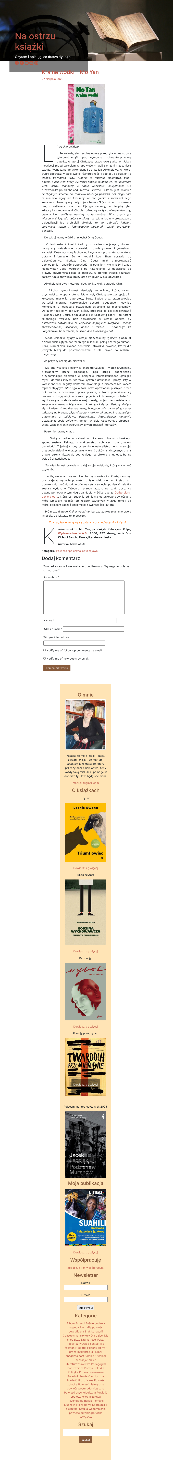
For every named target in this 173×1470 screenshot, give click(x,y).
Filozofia (80, 1347)
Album (71, 1323)
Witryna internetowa (56, 637)
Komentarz (51, 577)
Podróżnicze (75, 1368)
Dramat (86, 1339)
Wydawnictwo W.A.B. (73, 533)
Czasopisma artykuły (76, 1335)
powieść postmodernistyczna (86, 1388)
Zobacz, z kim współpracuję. (85, 1267)
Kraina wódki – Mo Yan (70, 72)
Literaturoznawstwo (77, 1364)
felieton (70, 1347)
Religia (88, 1400)
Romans (98, 1400)
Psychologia (75, 1400)
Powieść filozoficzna (80, 1380)
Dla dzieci (97, 1335)
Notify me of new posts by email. (67, 658)
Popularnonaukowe (91, 1372)
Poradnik (73, 1376)
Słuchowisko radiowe (77, 1404)
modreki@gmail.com (86, 783)
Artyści (80, 1323)
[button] (68, 1065)
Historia (92, 1347)
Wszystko (86, 1417)
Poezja (88, 1368)
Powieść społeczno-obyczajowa (77, 551)
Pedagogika (98, 1364)
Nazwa (48, 620)
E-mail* (85, 1295)
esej (93, 1339)
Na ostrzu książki (35, 41)
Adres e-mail (52, 629)
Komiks (89, 1356)
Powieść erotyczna (92, 1376)
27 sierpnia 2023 (52, 79)
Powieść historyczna (91, 1384)
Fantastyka (97, 1343)
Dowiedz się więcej (85, 868)
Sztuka (83, 1408)
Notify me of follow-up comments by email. (74, 650)
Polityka (99, 1368)
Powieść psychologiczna (80, 1392)
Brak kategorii (94, 1331)
